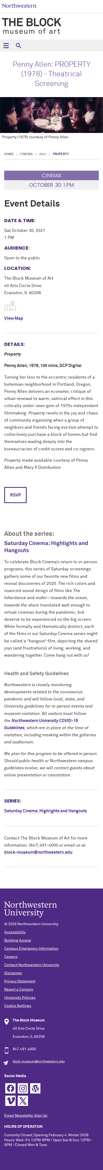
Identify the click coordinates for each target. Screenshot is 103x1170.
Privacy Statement (19, 981)
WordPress (35, 1088)
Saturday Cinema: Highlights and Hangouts (45, 811)
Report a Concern (18, 989)
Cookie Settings (17, 1006)
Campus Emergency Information (31, 949)
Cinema (26, 154)
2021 (42, 154)
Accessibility (15, 932)
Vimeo (10, 1101)
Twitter (23, 1101)
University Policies (19, 998)
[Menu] (6, 45)
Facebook (10, 1088)
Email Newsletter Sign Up (25, 1116)
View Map (13, 318)
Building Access (17, 940)
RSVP (15, 495)
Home (9, 154)
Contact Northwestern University (31, 965)
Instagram (23, 1088)
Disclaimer (13, 973)
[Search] (18, 45)
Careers (10, 957)
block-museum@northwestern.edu (38, 852)
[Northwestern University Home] (19, 5)
